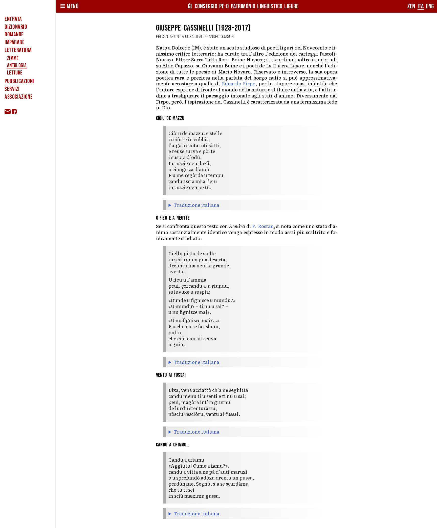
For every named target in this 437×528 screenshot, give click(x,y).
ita (421, 6)
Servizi (12, 89)
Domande (14, 34)
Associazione (19, 96)
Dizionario (16, 27)
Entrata (13, 19)
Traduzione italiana (196, 205)
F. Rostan (262, 226)
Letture (15, 72)
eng (430, 6)
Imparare (15, 42)
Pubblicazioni (19, 81)
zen (411, 6)
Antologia (17, 65)
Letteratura (18, 50)
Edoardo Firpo (238, 83)
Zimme (13, 58)
